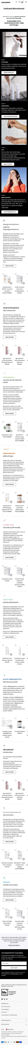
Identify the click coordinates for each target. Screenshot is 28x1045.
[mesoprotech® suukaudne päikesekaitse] (19, 498)
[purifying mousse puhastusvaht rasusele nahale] (19, 650)
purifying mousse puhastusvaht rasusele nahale (19, 660)
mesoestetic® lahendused (9, 1015)
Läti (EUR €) (10, 1029)
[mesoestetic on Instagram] (5, 999)
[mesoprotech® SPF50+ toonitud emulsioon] (7, 279)
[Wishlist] (19, 1)
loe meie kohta (5, 1006)
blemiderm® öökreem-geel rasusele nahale (19, 437)
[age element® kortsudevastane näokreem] (19, 350)
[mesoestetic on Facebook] (2, 999)
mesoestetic (14, 1031)
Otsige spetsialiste (14, 945)
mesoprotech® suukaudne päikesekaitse (19, 507)
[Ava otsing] (16, 1)
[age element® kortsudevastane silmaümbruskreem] (7, 350)
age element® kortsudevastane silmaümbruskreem (7, 360)
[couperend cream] (7, 571)
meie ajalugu (5, 1009)
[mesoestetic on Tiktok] (7, 999)
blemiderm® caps (7, 435)
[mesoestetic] (5, 2)
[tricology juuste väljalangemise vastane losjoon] (7, 723)
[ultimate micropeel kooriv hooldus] (7, 855)
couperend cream (7, 579)
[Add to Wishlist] (3, 274)
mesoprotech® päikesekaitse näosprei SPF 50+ (7, 507)
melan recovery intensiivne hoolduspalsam (19, 289)
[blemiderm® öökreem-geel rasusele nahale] (19, 427)
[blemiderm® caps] (7, 427)
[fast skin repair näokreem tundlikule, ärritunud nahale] (19, 571)
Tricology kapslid (20, 731)
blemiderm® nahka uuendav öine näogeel (19, 865)
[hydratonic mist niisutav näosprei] (7, 650)
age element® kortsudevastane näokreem (20, 360)
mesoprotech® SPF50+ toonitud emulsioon (7, 289)
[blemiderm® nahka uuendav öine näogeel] (19, 855)
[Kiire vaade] (11, 283)
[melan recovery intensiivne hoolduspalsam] (19, 279)
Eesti (2, 1029)
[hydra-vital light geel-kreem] (7, 913)
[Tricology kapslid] (19, 723)
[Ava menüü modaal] (25, 1)
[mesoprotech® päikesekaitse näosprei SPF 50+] (7, 498)
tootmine (4, 1012)
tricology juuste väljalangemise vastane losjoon (7, 733)
